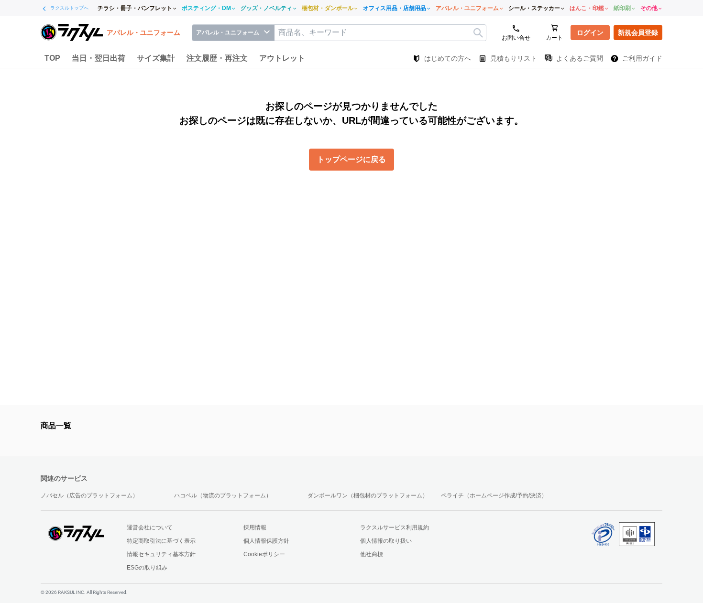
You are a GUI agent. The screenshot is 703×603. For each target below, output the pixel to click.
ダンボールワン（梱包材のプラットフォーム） (368, 495)
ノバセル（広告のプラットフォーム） (89, 495)
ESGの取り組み (147, 567)
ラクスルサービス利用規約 (394, 527)
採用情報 (254, 527)
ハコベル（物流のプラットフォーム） (223, 495)
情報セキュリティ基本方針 (161, 554)
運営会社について (150, 527)
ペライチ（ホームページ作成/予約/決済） (494, 495)
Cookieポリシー (264, 554)
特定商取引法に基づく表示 (161, 541)
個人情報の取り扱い (386, 541)
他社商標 (371, 554)
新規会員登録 (638, 32)
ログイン (590, 32)
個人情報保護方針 (266, 541)
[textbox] (380, 33)
